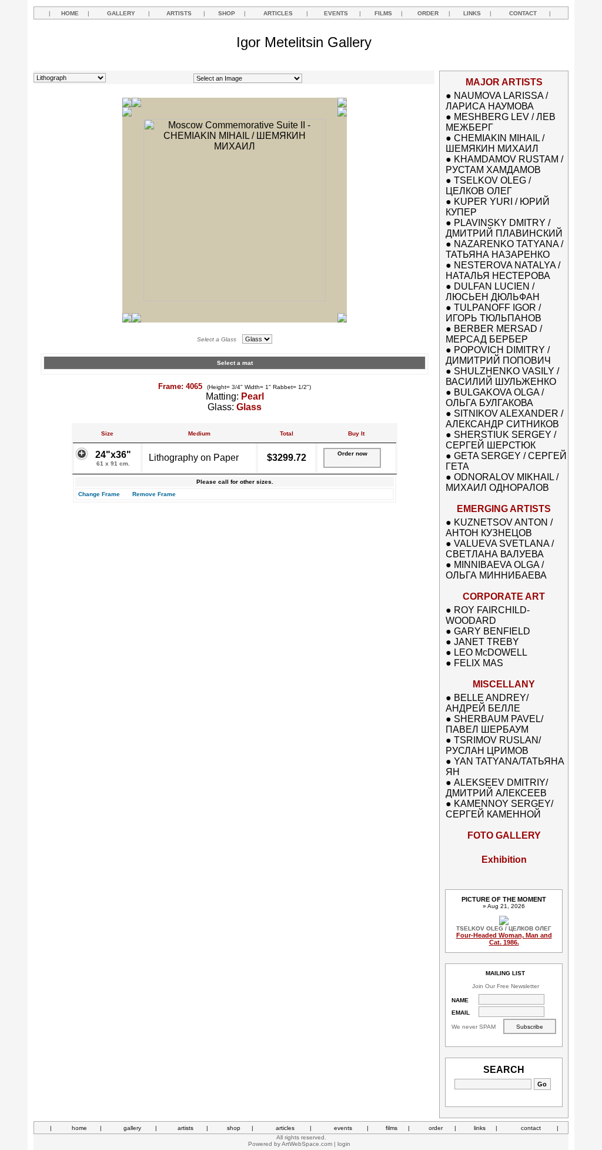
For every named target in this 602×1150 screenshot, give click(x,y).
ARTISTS (179, 13)
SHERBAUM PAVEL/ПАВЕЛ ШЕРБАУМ (494, 724)
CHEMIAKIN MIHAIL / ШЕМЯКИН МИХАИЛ (495, 143)
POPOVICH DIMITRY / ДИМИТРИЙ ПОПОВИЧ (498, 355)
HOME (70, 13)
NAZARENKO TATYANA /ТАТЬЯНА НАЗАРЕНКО (504, 249)
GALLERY (121, 13)
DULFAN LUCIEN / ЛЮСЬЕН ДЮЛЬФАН (493, 291)
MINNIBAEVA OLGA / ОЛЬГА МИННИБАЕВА (496, 570)
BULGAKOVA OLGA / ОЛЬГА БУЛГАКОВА (495, 397)
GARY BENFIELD (492, 631)
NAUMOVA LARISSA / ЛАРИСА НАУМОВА (497, 101)
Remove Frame (154, 494)
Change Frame (99, 494)
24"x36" (113, 458)
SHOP (226, 13)
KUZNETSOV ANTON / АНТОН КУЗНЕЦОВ (499, 527)
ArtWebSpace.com (307, 1144)
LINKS (472, 13)
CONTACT (523, 13)
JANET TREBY (486, 642)
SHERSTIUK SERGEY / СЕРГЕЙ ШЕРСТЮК (501, 440)
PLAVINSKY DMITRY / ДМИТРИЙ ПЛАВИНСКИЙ (504, 228)
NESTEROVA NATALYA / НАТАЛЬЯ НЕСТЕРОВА (503, 270)
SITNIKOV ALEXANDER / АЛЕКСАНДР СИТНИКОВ (504, 418)
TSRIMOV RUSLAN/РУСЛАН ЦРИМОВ (493, 745)
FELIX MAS (478, 663)
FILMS (383, 13)
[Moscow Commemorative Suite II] (234, 298)
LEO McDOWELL (490, 652)
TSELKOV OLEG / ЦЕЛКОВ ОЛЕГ (488, 185)
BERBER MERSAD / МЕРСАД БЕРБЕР (494, 334)
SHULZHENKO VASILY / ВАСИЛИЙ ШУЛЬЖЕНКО (502, 376)
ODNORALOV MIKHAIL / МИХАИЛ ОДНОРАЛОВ (502, 482)
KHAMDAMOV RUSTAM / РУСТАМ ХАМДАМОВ (504, 164)
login (343, 1144)
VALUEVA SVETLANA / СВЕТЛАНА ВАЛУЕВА (500, 549)
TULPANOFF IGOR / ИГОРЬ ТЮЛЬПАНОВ (493, 313)
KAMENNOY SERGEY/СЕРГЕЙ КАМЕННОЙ (499, 809)
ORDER (428, 13)
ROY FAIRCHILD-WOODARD (488, 615)
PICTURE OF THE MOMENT (503, 899)
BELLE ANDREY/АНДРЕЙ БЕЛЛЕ (487, 703)
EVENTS (336, 13)
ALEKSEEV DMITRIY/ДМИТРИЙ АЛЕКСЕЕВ (497, 787)
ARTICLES (278, 13)
